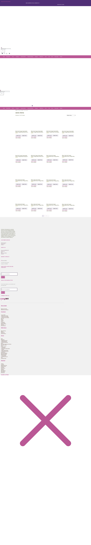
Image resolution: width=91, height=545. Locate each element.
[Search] (3, 51)
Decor (13, 56)
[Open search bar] (1, 47)
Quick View (24, 135)
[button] (8, 56)
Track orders (56, 56)
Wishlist (61, 56)
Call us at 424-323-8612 (5, 1)
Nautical (36, 56)
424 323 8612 (4, 260)
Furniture (17, 56)
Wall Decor (41, 56)
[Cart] (31, 106)
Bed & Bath (8, 56)
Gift (45, 56)
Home (4, 56)
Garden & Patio (23, 56)
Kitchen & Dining (30, 56)
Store (52, 56)
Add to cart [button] (18, 135)
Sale (49, 56)
